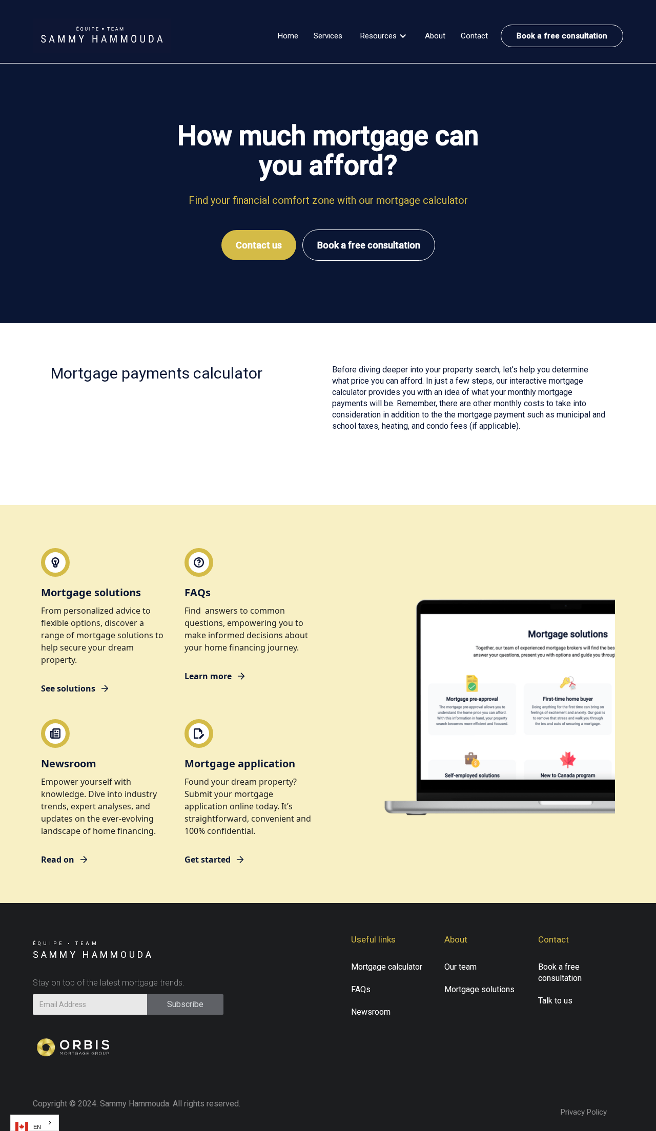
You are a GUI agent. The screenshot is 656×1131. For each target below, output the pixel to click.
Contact (474, 35)
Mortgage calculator (386, 967)
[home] (102, 35)
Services (328, 35)
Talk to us (555, 1001)
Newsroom (371, 1012)
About (435, 35)
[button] (383, 35)
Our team (460, 967)
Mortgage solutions (479, 989)
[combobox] (34, 1123)
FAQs (361, 989)
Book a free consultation (562, 35)
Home (288, 35)
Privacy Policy (584, 1112)
